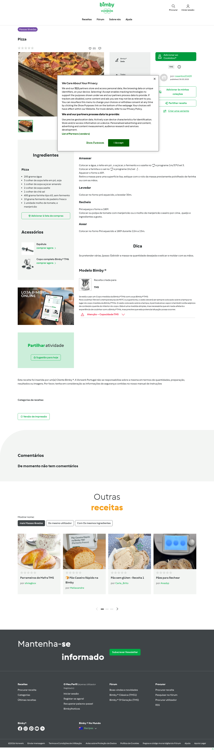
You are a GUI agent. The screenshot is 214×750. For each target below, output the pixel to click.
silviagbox (30, 583)
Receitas (22, 684)
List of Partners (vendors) (76, 133)
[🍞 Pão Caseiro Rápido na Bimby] (84, 551)
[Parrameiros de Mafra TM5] (39, 551)
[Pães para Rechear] (175, 551)
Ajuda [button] (129, 19)
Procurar (160, 684)
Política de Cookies (129, 743)
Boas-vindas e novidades (124, 689)
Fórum (113, 684)
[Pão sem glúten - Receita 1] (129, 551)
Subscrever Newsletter (125, 652)
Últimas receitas (27, 699)
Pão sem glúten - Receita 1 (127, 577)
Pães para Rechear (168, 577)
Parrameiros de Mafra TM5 (37, 577)
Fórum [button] (100, 19)
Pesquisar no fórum (166, 694)
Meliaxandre (77, 587)
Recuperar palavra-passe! (78, 703)
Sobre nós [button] (115, 19)
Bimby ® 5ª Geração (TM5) (124, 699)
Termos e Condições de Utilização (65, 743)
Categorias (24, 694)
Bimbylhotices (72, 708)
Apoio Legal (200, 743)
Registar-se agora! (74, 698)
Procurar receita (27, 689)
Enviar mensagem (36, 743)
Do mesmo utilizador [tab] (60, 523)
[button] (173, 7)
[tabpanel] (107, 573)
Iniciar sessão (71, 693)
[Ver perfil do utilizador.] (164, 77)
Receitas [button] (87, 19)
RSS (157, 704)
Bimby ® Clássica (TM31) (123, 694)
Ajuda (188, 743)
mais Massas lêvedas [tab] (31, 523)
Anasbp (165, 583)
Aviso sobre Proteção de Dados (101, 743)
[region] (108, 113)
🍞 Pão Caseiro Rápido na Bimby (81, 580)
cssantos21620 (183, 76)
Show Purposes (95, 142)
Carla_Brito (121, 583)
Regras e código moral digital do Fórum (162, 743)
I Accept (119, 142)
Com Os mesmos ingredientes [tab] (94, 523)
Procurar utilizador (166, 699)
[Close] (154, 78)
